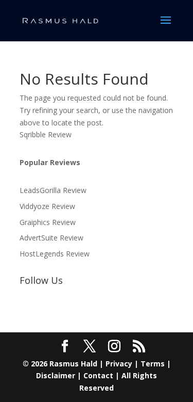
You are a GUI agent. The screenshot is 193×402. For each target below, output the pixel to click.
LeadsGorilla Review (53, 190)
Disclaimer (55, 375)
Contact (98, 375)
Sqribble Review (46, 134)
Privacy (119, 363)
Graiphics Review (48, 222)
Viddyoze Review (47, 206)
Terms (153, 363)
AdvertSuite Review (51, 238)
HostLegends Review (55, 254)
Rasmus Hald (73, 363)
